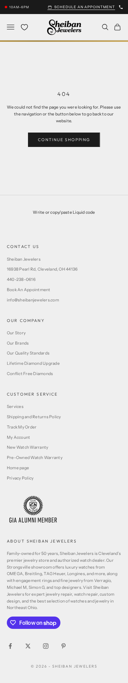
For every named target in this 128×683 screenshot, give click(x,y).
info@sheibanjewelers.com (33, 299)
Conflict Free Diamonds (30, 373)
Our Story (16, 332)
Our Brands (18, 343)
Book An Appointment (29, 289)
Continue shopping (64, 139)
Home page (18, 467)
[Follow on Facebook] (10, 646)
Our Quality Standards (28, 353)
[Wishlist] (24, 27)
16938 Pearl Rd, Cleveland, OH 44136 (42, 269)
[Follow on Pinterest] (63, 646)
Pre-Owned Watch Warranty (34, 457)
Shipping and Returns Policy (34, 416)
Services (15, 406)
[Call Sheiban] (120, 7)
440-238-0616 (21, 279)
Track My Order (22, 427)
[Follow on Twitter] (28, 646)
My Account (18, 437)
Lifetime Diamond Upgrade (33, 363)
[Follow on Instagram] (45, 646)
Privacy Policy (20, 478)
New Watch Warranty (27, 447)
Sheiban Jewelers (24, 259)
